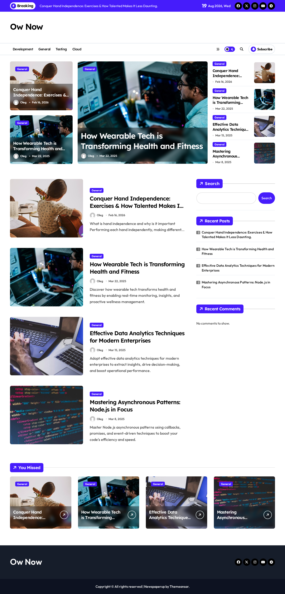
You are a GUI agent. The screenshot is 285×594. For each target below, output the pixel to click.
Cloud (76, 49)
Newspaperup (154, 586)
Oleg (23, 102)
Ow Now (26, 26)
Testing (61, 49)
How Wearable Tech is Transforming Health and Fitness (37, 149)
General (44, 49)
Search (212, 183)
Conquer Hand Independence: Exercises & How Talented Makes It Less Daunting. (40, 97)
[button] (203, 112)
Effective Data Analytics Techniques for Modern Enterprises (231, 131)
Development (23, 49)
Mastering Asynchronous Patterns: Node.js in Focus (230, 158)
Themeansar (179, 586)
